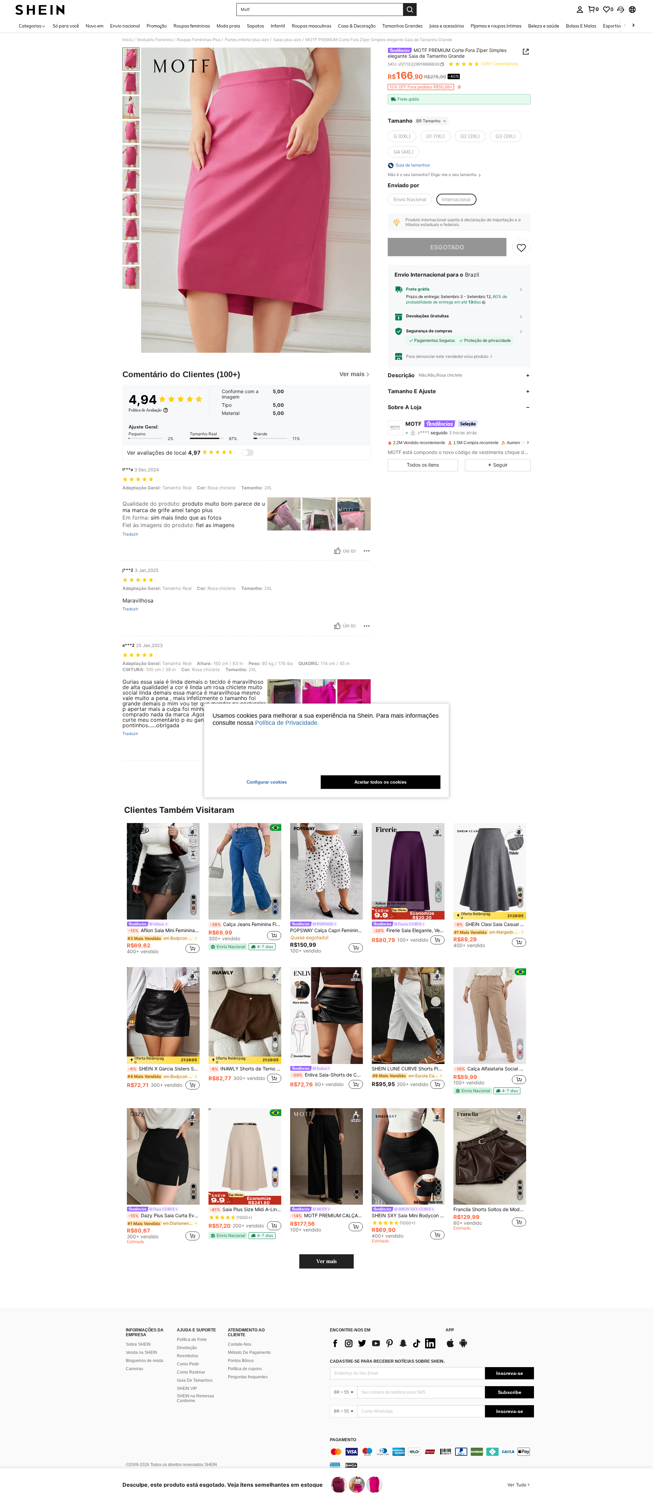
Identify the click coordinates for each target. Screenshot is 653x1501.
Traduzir (130, 534)
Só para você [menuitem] (66, 26)
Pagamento (343, 1440)
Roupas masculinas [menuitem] (311, 26)
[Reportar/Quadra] (367, 551)
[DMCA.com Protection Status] (351, 1465)
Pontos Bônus (241, 1360)
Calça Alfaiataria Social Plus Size (490, 1068)
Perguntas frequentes (248, 1377)
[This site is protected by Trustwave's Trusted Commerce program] (335, 1465)
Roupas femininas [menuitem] (191, 26)
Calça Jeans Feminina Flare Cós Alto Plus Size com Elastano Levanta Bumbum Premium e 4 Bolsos (245, 924)
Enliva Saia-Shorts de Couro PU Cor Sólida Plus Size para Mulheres (327, 1075)
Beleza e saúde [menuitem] (543, 26)
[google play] (463, 1346)
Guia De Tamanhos (195, 1380)
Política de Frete (192, 1339)
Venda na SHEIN (141, 1352)
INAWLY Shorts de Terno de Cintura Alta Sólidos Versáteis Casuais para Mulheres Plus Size (245, 1068)
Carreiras (134, 1368)
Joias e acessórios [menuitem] (446, 26)
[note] (227, 946)
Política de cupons (245, 1368)
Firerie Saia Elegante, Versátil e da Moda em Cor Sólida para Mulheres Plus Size (409, 930)
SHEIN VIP (187, 1388)
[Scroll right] (633, 25)
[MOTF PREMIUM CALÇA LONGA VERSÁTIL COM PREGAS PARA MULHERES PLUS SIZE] (326, 1156)
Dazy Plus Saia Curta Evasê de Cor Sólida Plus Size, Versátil (164, 1215)
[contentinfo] (432, 1452)
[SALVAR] (521, 247)
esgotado (447, 247)
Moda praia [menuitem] (228, 26)
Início (127, 39)
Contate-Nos (239, 1344)
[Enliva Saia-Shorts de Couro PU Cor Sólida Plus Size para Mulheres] (326, 1015)
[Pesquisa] (410, 9)
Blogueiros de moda (144, 1360)
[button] (621, 9)
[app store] (450, 1346)
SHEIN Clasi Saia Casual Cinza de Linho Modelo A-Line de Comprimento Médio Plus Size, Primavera (490, 924)
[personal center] (580, 9)
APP (450, 1330)
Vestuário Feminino (155, 39)
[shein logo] (40, 9)
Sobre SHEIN (138, 1344)
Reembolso (187, 1356)
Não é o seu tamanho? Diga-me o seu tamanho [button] (433, 175)
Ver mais (326, 1261)
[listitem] (163, 889)
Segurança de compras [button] (429, 331)
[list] (384, 1343)
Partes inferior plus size (247, 39)
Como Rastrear (191, 1372)
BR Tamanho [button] (428, 120)
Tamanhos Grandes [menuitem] (402, 26)
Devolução (187, 1347)
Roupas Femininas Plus (199, 39)
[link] (593, 9)
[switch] (247, 452)
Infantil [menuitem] (278, 26)
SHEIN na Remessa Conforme (195, 1398)
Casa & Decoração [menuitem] (356, 26)
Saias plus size (287, 39)
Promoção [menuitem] (157, 26)
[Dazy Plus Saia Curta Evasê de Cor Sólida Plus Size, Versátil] (163, 1156)
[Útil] (337, 551)
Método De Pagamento (249, 1352)
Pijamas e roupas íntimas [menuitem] (496, 26)
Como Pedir (188, 1364)
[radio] (402, 136)
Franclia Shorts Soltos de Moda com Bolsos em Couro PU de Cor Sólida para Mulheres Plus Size (489, 1209)
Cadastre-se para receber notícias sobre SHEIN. (387, 1361)
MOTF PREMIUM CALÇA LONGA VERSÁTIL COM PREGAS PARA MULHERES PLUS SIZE (327, 1215)
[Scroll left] (625, 25)
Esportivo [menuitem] (612, 26)
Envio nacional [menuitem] (125, 26)
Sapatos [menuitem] (255, 26)
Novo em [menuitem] (94, 26)
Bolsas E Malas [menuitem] (581, 26)
